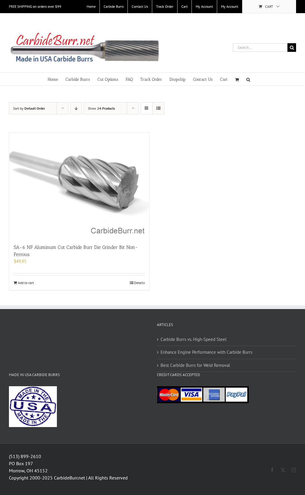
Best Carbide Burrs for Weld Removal (195, 365)
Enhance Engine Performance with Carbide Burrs (206, 352)
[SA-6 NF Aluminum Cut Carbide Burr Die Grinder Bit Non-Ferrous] (79, 185)
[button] (248, 79)
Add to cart (26, 282)
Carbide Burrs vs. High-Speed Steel (193, 339)
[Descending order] (76, 108)
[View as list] (158, 108)
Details (139, 282)
